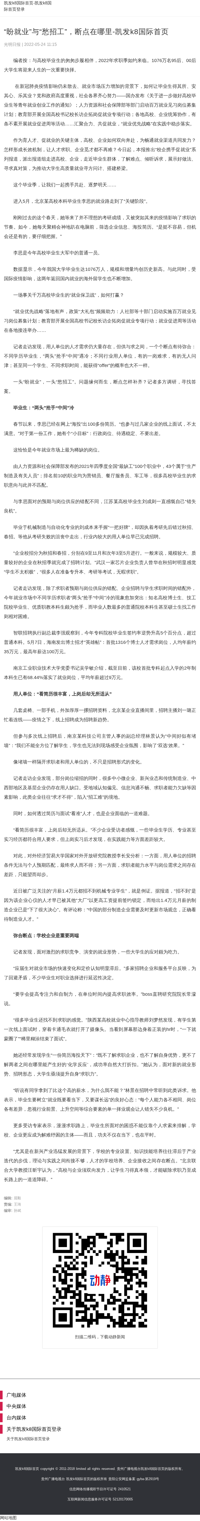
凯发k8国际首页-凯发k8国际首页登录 (28, 6)
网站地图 (8, 1518)
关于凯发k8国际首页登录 (28, 1439)
